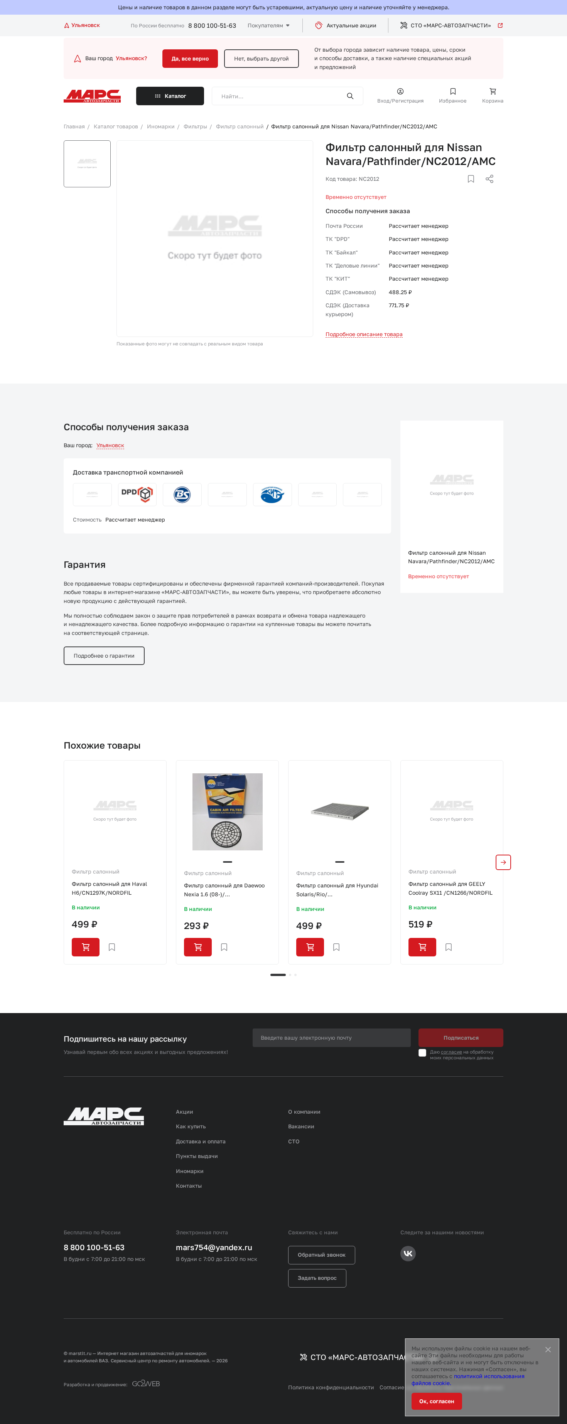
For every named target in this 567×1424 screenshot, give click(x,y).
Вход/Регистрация (400, 101)
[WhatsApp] (486, 188)
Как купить (191, 1126)
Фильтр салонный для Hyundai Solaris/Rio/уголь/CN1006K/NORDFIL (337, 890)
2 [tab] (290, 975)
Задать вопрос (317, 1277)
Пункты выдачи (197, 1156)
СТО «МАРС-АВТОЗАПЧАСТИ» (451, 25)
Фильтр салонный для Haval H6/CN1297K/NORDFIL (109, 887)
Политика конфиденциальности (331, 1387)
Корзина (492, 101)
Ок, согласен (436, 1401)
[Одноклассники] (474, 188)
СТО (294, 1141)
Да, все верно (190, 58)
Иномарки (190, 1171)
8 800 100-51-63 (212, 25)
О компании (304, 1111)
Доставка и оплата (201, 1141)
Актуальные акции (351, 25)
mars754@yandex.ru (214, 1247)
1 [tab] (278, 975)
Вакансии (301, 1126)
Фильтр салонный (96, 871)
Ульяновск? (131, 58)
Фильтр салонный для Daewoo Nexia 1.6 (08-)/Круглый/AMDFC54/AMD (224, 890)
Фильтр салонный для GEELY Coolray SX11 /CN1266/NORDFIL (450, 887)
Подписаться (461, 1037)
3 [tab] (295, 975)
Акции (184, 1111)
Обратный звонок (322, 1254)
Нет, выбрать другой (261, 58)
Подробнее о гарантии (104, 655)
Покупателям (265, 25)
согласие (451, 1052)
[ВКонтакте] (462, 188)
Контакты (189, 1185)
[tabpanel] (115, 862)
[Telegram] (449, 188)
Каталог (175, 96)
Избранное (453, 101)
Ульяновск (110, 445)
